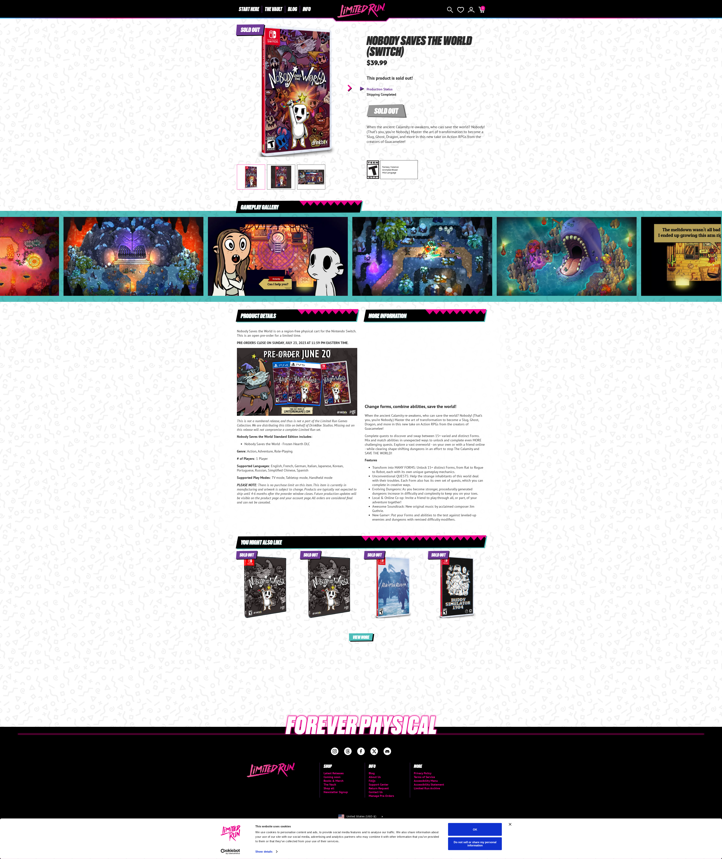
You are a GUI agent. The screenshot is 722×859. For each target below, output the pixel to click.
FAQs (372, 781)
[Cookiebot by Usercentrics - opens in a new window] (230, 851)
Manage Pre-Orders (381, 796)
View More (361, 637)
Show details (263, 851)
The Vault (273, 8)
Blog (292, 8)
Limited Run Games (361, 10)
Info (307, 8)
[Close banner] (510, 824)
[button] (243, 88)
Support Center (378, 784)
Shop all (329, 788)
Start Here (249, 8)
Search (450, 10)
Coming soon (332, 777)
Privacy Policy (423, 773)
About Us (375, 777)
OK (475, 829)
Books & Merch (334, 781)
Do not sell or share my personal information (475, 843)
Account (471, 10)
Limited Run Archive (427, 788)
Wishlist (460, 10)
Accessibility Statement (429, 784)
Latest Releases (334, 773)
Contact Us (376, 792)
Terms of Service (424, 777)
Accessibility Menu (426, 781)
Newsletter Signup (336, 792)
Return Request (379, 788)
